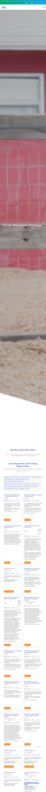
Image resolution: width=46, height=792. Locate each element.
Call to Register (8, 591)
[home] (4, 7)
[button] (44, 7)
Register (7, 519)
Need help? (35, 786)
